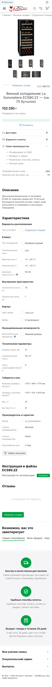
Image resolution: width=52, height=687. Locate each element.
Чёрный (29, 312)
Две (27, 250)
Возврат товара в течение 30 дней (26, 628)
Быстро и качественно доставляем (26, 571)
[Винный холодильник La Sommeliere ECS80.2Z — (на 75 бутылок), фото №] (26, 38)
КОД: (39, 86)
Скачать (43, 475)
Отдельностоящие (35, 230)
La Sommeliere (32, 421)
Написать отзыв (21, 85)
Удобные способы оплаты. (26, 599)
